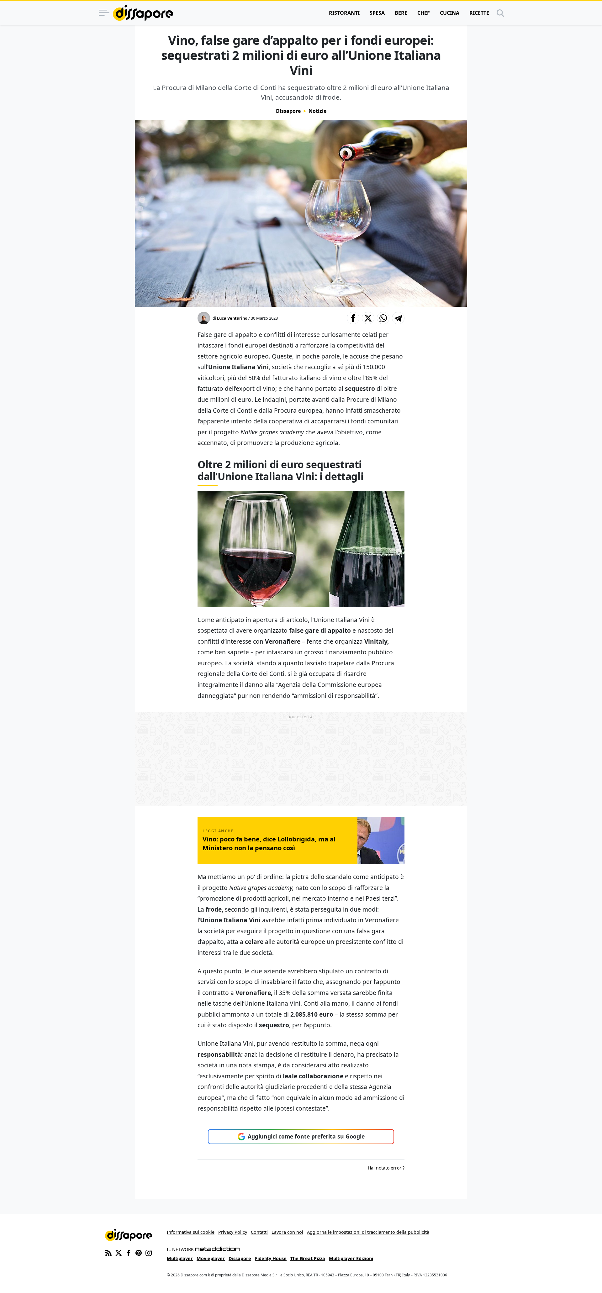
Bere (401, 12)
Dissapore (288, 110)
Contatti (259, 1232)
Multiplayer (180, 1258)
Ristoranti (344, 12)
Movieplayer (211, 1258)
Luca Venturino (232, 318)
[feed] (108, 1252)
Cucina (449, 12)
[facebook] (128, 1252)
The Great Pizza (307, 1258)
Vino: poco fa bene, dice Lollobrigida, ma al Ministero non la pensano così (269, 843)
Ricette (479, 12)
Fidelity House (271, 1258)
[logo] (143, 13)
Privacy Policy (232, 1232)
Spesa (377, 12)
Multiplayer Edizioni (351, 1258)
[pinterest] (138, 1252)
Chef (423, 12)
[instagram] (148, 1252)
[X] (118, 1252)
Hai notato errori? (386, 1168)
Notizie (317, 110)
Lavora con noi (287, 1232)
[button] (353, 318)
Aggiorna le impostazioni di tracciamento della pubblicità (368, 1232)
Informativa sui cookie (190, 1232)
